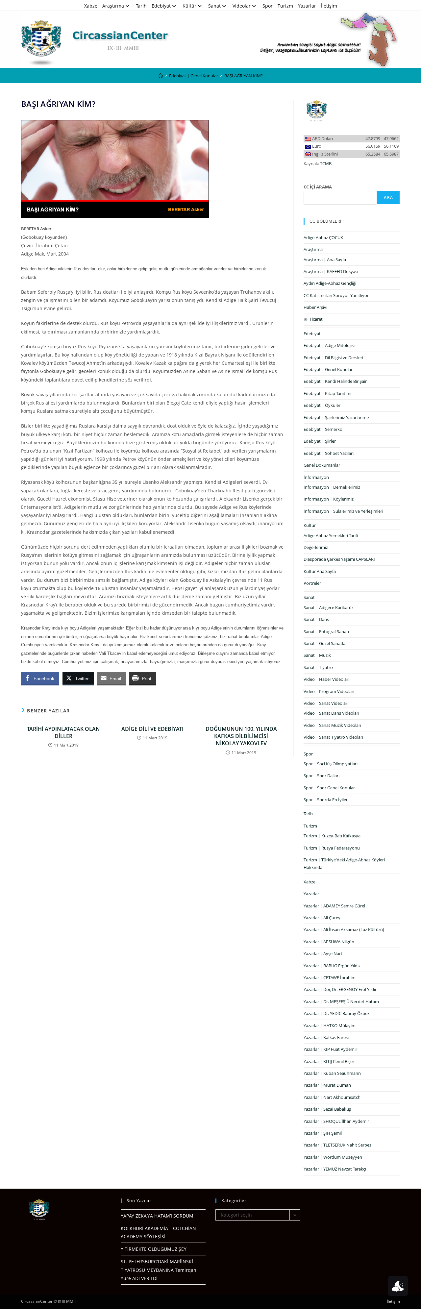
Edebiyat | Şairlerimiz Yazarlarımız (336, 417)
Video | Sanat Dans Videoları (331, 713)
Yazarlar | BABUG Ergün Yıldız (332, 966)
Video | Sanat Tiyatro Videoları (333, 737)
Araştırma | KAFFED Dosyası (331, 271)
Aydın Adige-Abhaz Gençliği (330, 283)
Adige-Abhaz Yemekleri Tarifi (331, 535)
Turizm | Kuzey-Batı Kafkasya (332, 836)
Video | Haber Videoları (326, 679)
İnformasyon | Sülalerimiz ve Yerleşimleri (343, 511)
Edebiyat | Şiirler (320, 441)
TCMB (326, 163)
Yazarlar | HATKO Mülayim (330, 1025)
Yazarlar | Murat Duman (327, 1085)
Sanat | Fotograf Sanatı (326, 631)
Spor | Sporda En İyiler (326, 800)
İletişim (329, 6)
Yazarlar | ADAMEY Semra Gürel (334, 906)
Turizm (285, 6)
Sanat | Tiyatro (318, 667)
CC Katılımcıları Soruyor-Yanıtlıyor (336, 295)
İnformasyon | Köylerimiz (329, 499)
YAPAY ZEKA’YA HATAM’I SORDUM (157, 1216)
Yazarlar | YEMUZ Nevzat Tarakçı (335, 1169)
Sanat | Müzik (317, 655)
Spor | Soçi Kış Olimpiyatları (331, 764)
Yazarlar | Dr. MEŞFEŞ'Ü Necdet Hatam (341, 1001)
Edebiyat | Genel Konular (328, 369)
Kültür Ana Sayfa (320, 571)
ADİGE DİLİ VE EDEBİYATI (152, 728)
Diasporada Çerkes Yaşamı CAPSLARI (339, 559)
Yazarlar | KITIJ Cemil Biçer (329, 1061)
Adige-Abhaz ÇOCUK (323, 237)
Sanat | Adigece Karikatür (328, 607)
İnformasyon (316, 477)
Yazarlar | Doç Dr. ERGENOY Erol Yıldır (340, 989)
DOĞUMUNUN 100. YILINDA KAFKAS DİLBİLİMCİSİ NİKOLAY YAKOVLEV (241, 736)
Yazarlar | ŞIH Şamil (323, 1133)
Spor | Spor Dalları (321, 775)
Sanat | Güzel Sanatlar (325, 643)
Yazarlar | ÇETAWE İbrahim (330, 977)
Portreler (312, 583)
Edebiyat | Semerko (323, 429)
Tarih (141, 6)
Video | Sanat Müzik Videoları (332, 725)
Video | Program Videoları (329, 691)
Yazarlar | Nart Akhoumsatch (332, 1097)
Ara (388, 197)
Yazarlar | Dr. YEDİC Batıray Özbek (337, 1013)
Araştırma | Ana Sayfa (325, 259)
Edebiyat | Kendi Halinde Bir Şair (335, 381)
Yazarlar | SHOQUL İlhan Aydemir (336, 1121)
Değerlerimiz (316, 547)
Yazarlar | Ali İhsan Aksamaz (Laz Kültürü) (344, 929)
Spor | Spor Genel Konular (329, 788)
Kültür (189, 6)
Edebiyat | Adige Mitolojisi (329, 345)
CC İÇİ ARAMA (318, 187)
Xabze (90, 6)
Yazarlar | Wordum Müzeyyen (333, 1157)
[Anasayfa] (161, 76)
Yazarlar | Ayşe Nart (323, 953)
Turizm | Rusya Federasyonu (332, 848)
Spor (267, 6)
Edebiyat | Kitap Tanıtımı (327, 393)
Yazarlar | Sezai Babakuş (327, 1109)
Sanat (214, 6)
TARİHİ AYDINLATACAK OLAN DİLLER (63, 732)
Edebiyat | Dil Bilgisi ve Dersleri (333, 357)
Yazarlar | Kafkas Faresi (326, 1037)
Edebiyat (161, 6)
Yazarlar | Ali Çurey (322, 918)
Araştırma (113, 6)
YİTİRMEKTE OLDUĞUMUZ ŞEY (153, 1249)
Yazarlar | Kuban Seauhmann (332, 1073)
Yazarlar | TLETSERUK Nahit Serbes (337, 1145)
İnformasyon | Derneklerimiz (332, 487)
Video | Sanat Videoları (326, 703)
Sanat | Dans (316, 619)
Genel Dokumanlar (322, 465)
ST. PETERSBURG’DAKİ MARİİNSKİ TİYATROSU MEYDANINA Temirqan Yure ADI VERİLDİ (158, 1269)
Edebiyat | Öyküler (322, 405)
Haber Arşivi (315, 307)
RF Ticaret (313, 319)
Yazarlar (307, 6)
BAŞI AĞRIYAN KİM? (243, 76)
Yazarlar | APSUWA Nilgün (329, 942)
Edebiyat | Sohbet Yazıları (329, 453)
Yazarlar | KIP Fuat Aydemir (330, 1049)
